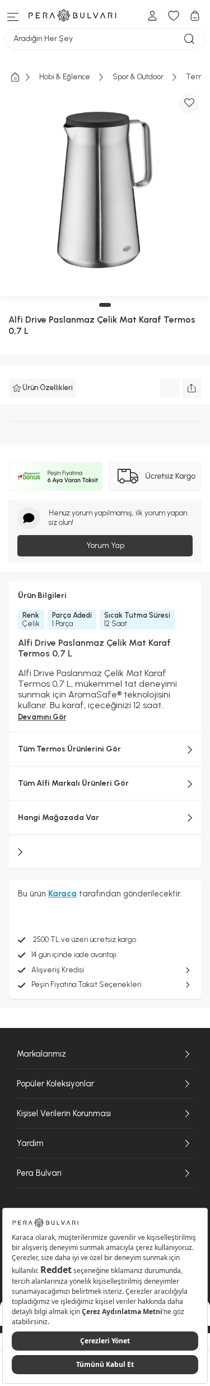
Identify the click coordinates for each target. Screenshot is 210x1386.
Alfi (15, 319)
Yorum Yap (105, 545)
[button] (105, 305)
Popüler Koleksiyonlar (55, 1084)
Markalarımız (41, 1054)
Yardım (30, 1143)
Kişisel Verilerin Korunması (64, 1113)
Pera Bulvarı (39, 1173)
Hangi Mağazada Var (58, 817)
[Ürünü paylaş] (191, 388)
